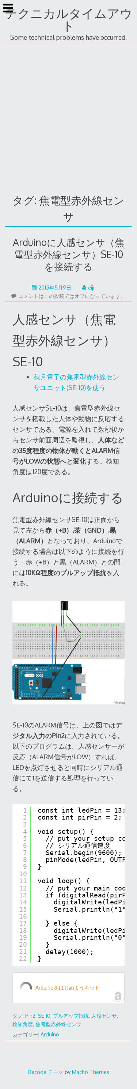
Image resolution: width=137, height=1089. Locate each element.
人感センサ (104, 1016)
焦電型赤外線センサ (58, 1024)
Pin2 (30, 1016)
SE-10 (44, 1016)
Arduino (50, 1034)
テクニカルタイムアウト (69, 19)
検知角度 (22, 1024)
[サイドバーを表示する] (8, 9)
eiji (91, 287)
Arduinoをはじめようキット (67, 987)
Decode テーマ (45, 1072)
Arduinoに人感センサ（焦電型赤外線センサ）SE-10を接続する (68, 254)
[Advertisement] (68, 118)
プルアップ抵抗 (71, 1016)
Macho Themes (90, 1072)
